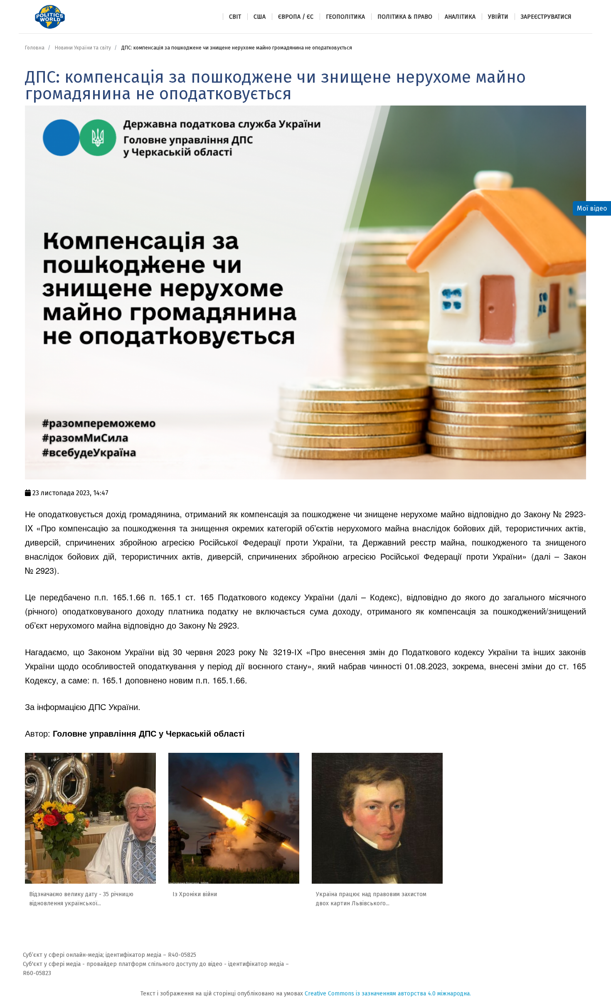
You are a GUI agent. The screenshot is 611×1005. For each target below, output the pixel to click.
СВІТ (235, 16)
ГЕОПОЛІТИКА (345, 16)
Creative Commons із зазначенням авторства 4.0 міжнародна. (388, 993)
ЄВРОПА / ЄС (295, 16)
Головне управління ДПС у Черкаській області (149, 733)
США (260, 16)
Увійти (498, 16)
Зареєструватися (546, 16)
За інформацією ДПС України (81, 706)
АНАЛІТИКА (460, 16)
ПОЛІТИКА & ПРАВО (404, 16)
